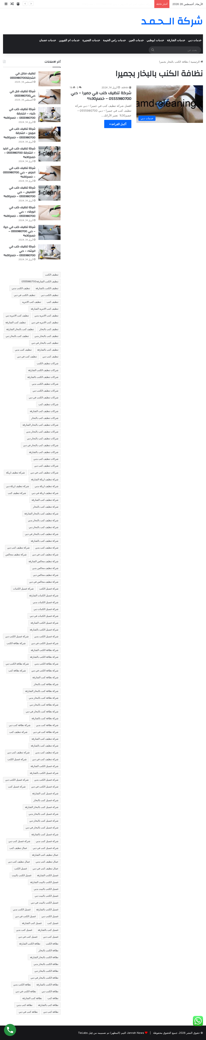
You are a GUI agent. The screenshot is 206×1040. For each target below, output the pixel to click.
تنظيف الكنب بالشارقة (47, 288)
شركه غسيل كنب (17, 786)
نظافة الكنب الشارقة (29, 943)
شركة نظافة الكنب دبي (17, 663)
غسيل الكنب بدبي (22, 909)
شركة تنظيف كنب (17, 493)
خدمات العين (136, 40)
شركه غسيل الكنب (17, 759)
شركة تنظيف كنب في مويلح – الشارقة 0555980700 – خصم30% (19, 133)
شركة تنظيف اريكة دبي (17, 486)
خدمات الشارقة (176, 40)
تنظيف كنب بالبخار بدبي (46, 335)
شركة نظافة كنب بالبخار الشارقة (41, 690)
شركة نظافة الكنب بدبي (46, 663)
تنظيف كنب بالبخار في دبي (44, 342)
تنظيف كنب (52, 301)
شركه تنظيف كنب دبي (18, 752)
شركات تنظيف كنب (48, 404)
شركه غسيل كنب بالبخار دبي (43, 820)
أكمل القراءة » (117, 124)
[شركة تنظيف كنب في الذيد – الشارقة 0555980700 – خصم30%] (49, 153)
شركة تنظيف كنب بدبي (46, 547)
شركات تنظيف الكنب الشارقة (43, 370)
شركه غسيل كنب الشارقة (45, 793)
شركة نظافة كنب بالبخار (46, 684)
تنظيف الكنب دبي (49, 295)
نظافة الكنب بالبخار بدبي (46, 964)
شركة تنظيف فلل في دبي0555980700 (22, 93)
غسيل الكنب (20, 868)
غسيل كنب (52, 923)
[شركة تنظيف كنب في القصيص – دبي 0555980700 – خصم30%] (49, 193)
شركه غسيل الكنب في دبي (44, 786)
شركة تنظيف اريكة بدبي (46, 486)
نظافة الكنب (52, 943)
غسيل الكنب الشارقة (47, 875)
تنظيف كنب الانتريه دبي (17, 315)
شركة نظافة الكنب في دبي (44, 670)
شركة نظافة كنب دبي (19, 725)
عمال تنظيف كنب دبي (19, 861)
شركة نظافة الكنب (16, 643)
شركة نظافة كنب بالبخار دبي (44, 704)
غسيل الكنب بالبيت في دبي (44, 902)
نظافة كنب (52, 998)
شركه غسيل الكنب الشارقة (44, 766)
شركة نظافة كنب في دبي (45, 731)
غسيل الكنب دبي (49, 916)
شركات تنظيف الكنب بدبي (45, 383)
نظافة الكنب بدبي (22, 984)
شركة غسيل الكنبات (23, 588)
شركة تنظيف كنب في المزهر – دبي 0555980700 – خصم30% (19, 172)
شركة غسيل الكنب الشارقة (44, 622)
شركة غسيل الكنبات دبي (46, 609)
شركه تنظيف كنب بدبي (46, 752)
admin (125, 87)
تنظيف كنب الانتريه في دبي (44, 322)
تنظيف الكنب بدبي (21, 288)
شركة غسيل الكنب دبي (17, 636)
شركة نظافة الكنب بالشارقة (44, 656)
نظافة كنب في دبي (28, 1011)
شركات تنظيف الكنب (47, 363)
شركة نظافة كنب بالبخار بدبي (43, 697)
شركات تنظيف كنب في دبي (44, 472)
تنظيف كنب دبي (50, 356)
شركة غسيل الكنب (48, 588)
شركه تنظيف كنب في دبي (45, 759)
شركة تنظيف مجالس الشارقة (43, 561)
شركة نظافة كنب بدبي (47, 725)
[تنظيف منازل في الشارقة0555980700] (49, 78)
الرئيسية (196, 61)
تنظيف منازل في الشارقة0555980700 (22, 76)
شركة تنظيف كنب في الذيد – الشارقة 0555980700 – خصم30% (19, 153)
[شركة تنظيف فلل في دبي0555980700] (49, 96)
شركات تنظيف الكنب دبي (45, 390)
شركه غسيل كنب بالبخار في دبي (42, 827)
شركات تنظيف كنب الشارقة (44, 411)
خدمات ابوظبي (155, 40)
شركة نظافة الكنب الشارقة (44, 650)
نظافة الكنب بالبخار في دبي (44, 977)
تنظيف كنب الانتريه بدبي (46, 315)
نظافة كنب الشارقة (32, 998)
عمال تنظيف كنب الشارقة (45, 854)
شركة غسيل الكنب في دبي (44, 643)
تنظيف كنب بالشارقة (47, 349)
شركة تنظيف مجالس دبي (45, 574)
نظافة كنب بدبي (24, 1004)
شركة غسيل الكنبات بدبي (45, 602)
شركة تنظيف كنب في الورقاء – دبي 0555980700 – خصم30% (19, 212)
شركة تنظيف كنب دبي (18, 547)
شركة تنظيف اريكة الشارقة (44, 479)
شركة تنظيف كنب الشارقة (45, 499)
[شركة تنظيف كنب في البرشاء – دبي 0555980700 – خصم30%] (49, 251)
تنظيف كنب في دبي (27, 356)
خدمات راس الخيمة (114, 40)
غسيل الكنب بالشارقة (47, 909)
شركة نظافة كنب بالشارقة (45, 718)
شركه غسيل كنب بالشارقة (44, 834)
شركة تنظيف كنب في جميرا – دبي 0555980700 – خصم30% (101, 95)
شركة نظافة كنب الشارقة (45, 677)
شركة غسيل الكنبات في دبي (44, 615)
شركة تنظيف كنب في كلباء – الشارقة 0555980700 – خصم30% (19, 113)
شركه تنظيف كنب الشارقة (45, 738)
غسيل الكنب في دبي (25, 916)
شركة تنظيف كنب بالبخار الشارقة (41, 513)
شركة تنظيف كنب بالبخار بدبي (43, 520)
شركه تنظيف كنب (18, 731)
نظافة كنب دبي (50, 1011)
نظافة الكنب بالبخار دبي (46, 970)
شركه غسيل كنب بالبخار (46, 800)
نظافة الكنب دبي (50, 991)
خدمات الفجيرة (91, 40)
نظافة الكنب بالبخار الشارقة (44, 957)
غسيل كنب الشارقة (32, 923)
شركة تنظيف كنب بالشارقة (44, 540)
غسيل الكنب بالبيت (21, 875)
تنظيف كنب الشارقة (15, 322)
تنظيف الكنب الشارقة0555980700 (40, 281)
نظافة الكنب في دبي (25, 991)
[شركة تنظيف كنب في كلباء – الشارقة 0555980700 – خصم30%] (49, 114)
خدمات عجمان (47, 40)
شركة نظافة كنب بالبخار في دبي (42, 711)
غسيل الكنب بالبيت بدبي (46, 888)
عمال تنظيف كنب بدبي (47, 861)
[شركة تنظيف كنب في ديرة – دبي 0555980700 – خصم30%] (49, 232)
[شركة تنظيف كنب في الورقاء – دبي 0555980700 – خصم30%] (49, 212)
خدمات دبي (195, 40)
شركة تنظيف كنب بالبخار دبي (43, 527)
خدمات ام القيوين (69, 40)
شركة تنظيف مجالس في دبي (43, 581)
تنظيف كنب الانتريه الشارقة (44, 308)
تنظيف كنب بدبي (23, 349)
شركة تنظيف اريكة (15, 472)
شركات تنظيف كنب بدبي (45, 458)
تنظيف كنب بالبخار (48, 329)
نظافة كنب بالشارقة (48, 1004)
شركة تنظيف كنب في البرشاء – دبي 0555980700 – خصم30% (19, 251)
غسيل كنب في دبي (27, 936)
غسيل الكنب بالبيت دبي (46, 895)
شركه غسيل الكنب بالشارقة (44, 772)
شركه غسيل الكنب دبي (17, 779)
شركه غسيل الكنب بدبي (46, 779)
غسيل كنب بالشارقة (48, 929)
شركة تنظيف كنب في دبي (45, 554)
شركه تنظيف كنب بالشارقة (44, 745)
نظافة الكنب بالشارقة (47, 984)
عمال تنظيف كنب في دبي (45, 868)
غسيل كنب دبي (50, 936)
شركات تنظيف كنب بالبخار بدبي (42, 431)
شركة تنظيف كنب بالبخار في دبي (41, 533)
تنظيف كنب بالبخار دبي (17, 335)
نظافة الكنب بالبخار (48, 950)
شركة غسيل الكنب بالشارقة (44, 629)
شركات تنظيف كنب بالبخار (44, 417)
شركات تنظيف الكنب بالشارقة (42, 376)
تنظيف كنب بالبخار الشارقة (20, 329)
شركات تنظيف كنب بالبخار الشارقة (40, 424)
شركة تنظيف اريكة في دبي (45, 493)
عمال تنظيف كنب (18, 847)
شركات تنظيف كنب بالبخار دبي (42, 438)
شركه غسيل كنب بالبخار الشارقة (41, 807)
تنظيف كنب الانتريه (31, 301)
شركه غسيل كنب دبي (19, 841)
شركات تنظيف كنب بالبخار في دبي (40, 445)
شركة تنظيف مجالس (16, 554)
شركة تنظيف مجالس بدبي (45, 568)
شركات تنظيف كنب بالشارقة (43, 452)
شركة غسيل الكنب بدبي (46, 636)
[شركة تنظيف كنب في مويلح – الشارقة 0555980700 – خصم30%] (49, 134)
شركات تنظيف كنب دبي (46, 465)
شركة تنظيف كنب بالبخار (45, 506)
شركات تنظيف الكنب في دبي (43, 397)
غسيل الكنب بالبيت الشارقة (44, 882)
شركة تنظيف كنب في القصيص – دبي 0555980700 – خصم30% (116, 4)
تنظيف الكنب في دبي (24, 295)
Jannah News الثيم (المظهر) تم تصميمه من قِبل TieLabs (111, 1032)
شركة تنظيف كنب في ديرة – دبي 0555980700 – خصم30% (19, 231)
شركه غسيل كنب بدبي (47, 841)
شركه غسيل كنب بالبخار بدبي (43, 813)
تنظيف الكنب (51, 274)
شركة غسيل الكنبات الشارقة (43, 595)
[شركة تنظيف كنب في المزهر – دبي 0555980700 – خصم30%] (49, 173)
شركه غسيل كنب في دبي (45, 847)
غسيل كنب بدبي (24, 929)
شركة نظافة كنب (17, 670)
